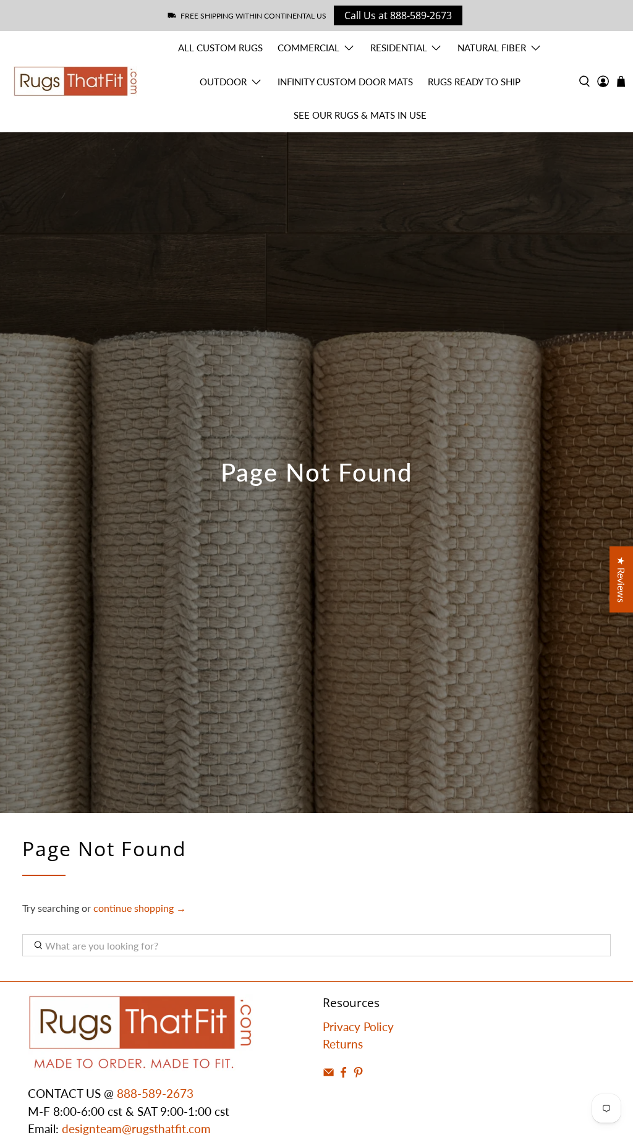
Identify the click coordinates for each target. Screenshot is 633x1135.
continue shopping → (139, 908)
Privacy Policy (358, 1026)
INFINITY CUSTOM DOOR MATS (345, 81)
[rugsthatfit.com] (75, 81)
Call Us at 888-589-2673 (398, 15)
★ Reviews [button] (621, 579)
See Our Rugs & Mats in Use (360, 115)
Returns (343, 1044)
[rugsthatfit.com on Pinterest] (358, 1074)
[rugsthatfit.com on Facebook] (343, 1074)
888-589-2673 (155, 1093)
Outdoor (223, 81)
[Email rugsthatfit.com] (328, 1074)
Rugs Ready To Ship (474, 81)
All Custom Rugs (220, 47)
